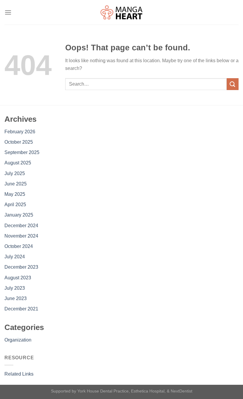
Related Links (18, 373)
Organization (17, 339)
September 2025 (21, 152)
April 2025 (15, 204)
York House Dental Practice (103, 391)
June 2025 (15, 183)
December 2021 (21, 308)
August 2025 (17, 162)
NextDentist (181, 391)
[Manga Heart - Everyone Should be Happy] (121, 12)
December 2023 (21, 267)
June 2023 (15, 298)
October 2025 (18, 142)
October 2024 (18, 246)
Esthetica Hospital (147, 391)
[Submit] (233, 84)
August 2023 (17, 277)
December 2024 (21, 225)
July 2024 (14, 256)
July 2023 (14, 288)
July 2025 (14, 173)
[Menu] (8, 12)
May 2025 (14, 194)
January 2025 (18, 214)
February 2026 (19, 131)
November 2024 (21, 235)
